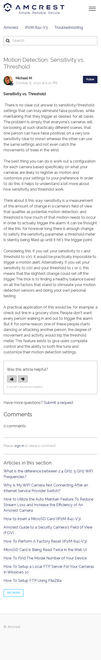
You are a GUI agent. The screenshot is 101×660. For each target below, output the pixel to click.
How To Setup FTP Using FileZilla (33, 580)
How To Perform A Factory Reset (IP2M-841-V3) (45, 541)
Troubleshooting (68, 27)
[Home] (34, 9)
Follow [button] (90, 79)
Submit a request (58, 402)
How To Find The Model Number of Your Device (45, 558)
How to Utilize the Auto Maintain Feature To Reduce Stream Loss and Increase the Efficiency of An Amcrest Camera (48, 505)
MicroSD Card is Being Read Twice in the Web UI (45, 550)
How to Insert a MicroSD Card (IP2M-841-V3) (42, 519)
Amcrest (11, 27)
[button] (92, 8)
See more (13, 592)
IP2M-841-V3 (36, 27)
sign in (19, 446)
